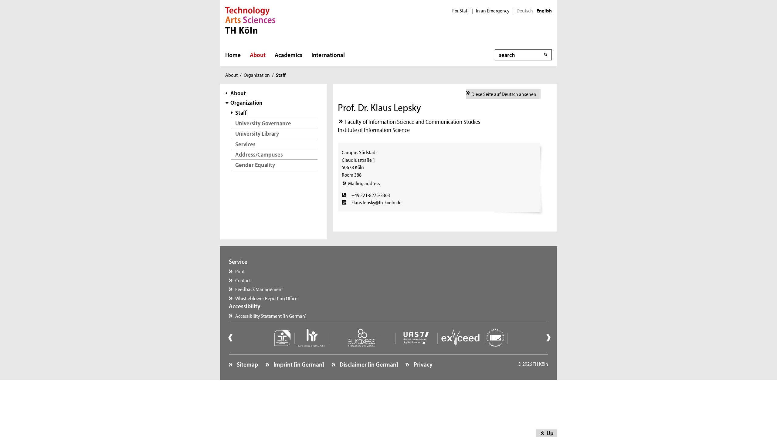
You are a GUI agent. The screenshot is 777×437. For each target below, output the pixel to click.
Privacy (422, 364)
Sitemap (247, 364)
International (328, 55)
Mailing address (364, 183)
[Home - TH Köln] (250, 19)
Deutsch (525, 10)
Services (245, 144)
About (258, 55)
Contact (243, 280)
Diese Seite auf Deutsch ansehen (503, 93)
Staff (241, 112)
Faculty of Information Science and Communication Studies (412, 121)
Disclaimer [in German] (368, 364)
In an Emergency (492, 10)
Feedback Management (259, 289)
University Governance (263, 123)
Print (240, 271)
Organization (257, 74)
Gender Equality (255, 164)
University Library (257, 133)
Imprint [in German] (298, 364)
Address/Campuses (259, 154)
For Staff (460, 10)
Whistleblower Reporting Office (266, 298)
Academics (288, 55)
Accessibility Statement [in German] (271, 315)
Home (233, 55)
